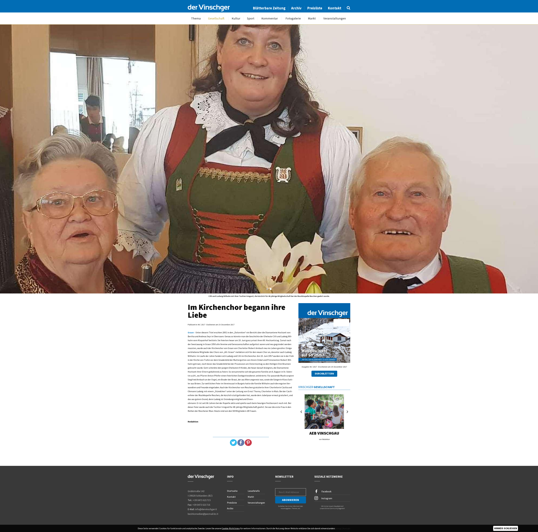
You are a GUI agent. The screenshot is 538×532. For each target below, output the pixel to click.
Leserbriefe (254, 490)
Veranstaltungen (334, 18)
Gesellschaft (216, 18)
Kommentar (269, 18)
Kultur (236, 18)
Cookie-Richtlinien (231, 528)
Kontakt (334, 8)
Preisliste (314, 8)
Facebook (326, 491)
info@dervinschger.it (206, 509)
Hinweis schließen (505, 528)
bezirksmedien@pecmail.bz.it (203, 513)
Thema (196, 18)
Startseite (232, 490)
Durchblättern (324, 373)
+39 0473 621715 (202, 500)
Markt (312, 18)
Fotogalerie (293, 18)
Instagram (326, 498)
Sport (250, 18)
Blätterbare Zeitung (269, 8)
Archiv (296, 8)
